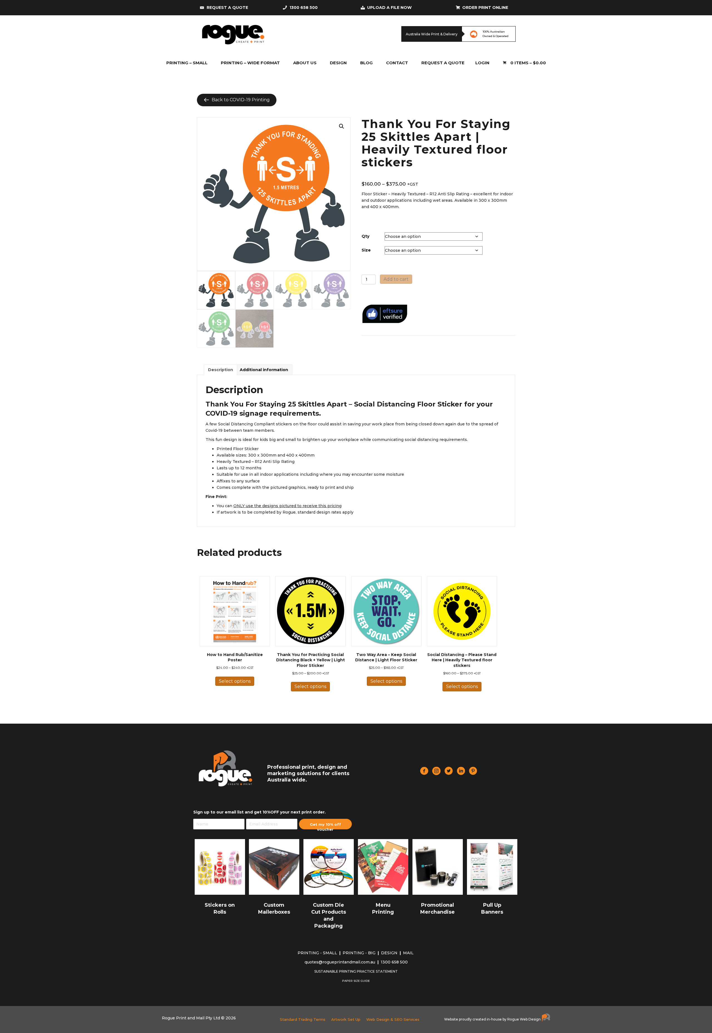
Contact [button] (397, 62)
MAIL (409, 952)
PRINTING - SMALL (318, 952)
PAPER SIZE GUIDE (356, 981)
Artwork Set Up (345, 1019)
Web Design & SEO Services (392, 1019)
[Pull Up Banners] (492, 866)
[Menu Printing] (383, 866)
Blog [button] (366, 62)
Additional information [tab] (264, 369)
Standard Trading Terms (302, 1019)
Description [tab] (220, 369)
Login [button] (482, 62)
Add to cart (396, 279)
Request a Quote (442, 62)
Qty (365, 236)
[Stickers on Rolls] (220, 866)
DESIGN (390, 952)
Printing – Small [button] (186, 62)
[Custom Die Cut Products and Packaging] (328, 866)
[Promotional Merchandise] (437, 866)
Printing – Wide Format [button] (250, 62)
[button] (342, 126)
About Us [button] (305, 62)
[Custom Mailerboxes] (274, 866)
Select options (235, 681)
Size (366, 250)
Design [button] (338, 62)
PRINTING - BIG (360, 952)
